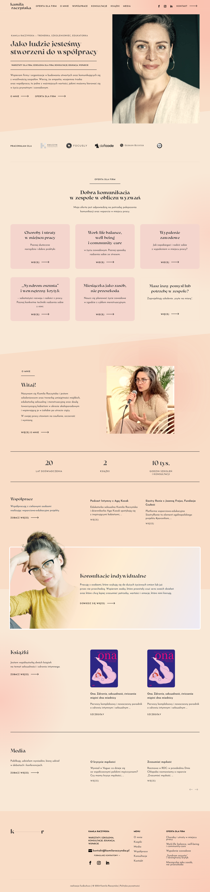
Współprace (80, 6)
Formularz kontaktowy (106, 855)
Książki (115, 6)
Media (127, 6)
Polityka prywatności (130, 886)
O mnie (64, 6)
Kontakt (181, 6)
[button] (191, 790)
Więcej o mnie (30, 433)
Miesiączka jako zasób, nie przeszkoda (179, 863)
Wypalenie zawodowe (178, 851)
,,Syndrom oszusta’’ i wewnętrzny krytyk (177, 856)
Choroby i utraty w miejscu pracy (181, 838)
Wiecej (35, 263)
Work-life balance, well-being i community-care (182, 845)
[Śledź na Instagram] (165, 6)
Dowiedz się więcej (92, 604)
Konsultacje (99, 6)
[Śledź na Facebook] (159, 6)
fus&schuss (85, 886)
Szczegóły (97, 715)
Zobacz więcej (19, 518)
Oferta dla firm (46, 6)
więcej (165, 314)
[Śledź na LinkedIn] (171, 6)
